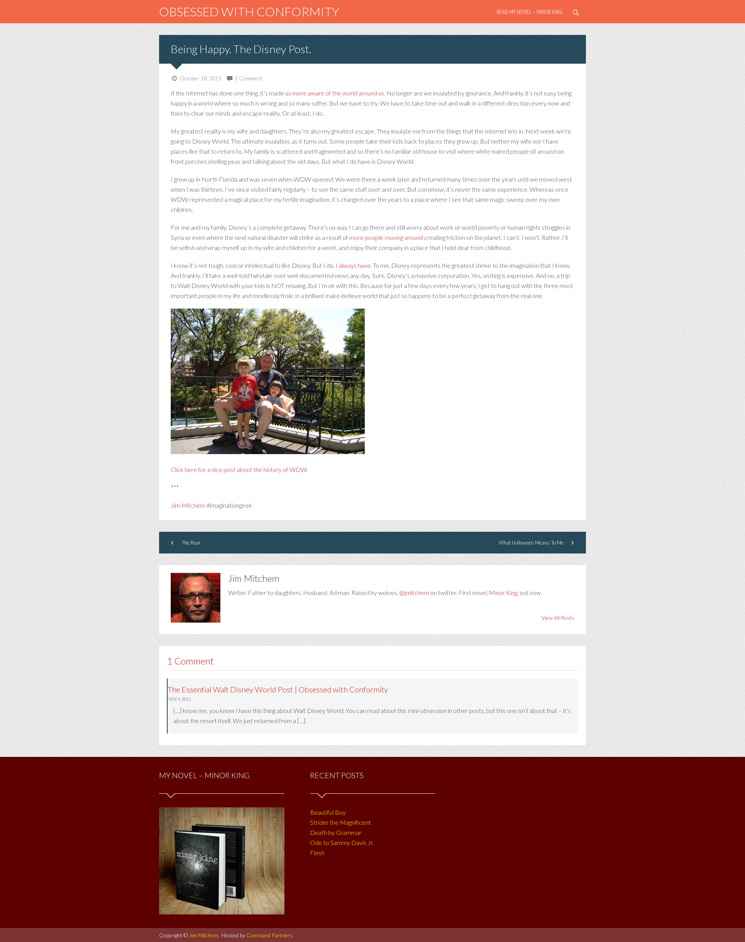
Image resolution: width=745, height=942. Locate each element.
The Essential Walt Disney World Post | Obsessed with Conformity (278, 689)
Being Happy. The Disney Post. (241, 49)
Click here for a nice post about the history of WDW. (239, 469)
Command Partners (269, 935)
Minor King (503, 592)
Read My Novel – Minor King (530, 12)
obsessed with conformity (249, 11)
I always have (353, 265)
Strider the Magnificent (340, 822)
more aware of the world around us (338, 93)
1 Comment (248, 78)
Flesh (317, 852)
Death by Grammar (336, 832)
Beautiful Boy (328, 812)
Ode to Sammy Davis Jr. (342, 842)
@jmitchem (414, 592)
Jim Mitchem (188, 505)
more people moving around (386, 237)
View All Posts (557, 617)
